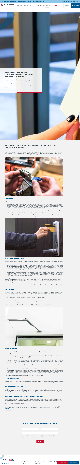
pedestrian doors (11, 152)
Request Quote (62, 462)
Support (37, 5)
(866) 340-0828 (75, 9)
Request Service (73, 462)
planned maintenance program (51, 391)
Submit (40, 441)
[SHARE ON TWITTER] (11, 408)
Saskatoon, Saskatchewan (42, 407)
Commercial (26, 5)
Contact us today (8, 406)
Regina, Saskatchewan (32, 407)
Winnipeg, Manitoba (55, 407)
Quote (55, 5)
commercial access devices (39, 261)
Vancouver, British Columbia (50, 406)
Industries (42, 5)
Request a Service (39, 461)
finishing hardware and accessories (37, 399)
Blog (47, 5)
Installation (38, 463)
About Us (51, 5)
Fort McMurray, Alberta (22, 407)
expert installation (35, 390)
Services (32, 5)
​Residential (19, 5)
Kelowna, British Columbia (38, 406)
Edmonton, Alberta (12, 407)
